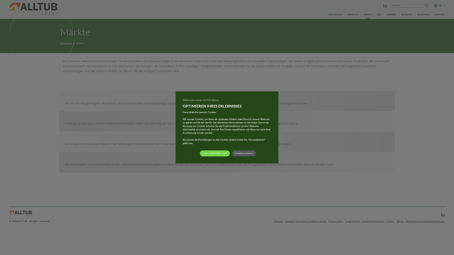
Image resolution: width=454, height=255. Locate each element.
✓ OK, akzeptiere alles (215, 153)
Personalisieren (244, 153)
